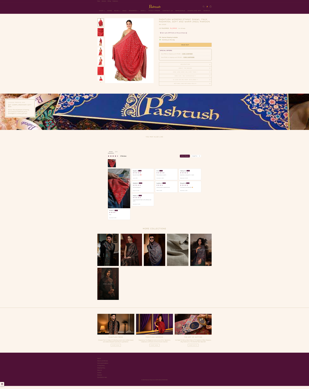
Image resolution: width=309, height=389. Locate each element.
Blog (116, 10)
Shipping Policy (101, 367)
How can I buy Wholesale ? (185, 75)
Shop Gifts (193, 345)
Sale (125, 10)
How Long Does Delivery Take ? (185, 72)
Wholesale (180, 10)
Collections (115, 1)
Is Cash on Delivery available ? (185, 79)
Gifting (109, 1)
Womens (104, 1)
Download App (194, 10)
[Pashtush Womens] (154, 324)
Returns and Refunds (102, 360)
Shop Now (116, 345)
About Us (99, 370)
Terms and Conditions (102, 363)
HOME (109, 10)
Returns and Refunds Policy (185, 83)
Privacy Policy (101, 365)
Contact (99, 372)
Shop (101, 10)
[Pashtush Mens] (115, 324)
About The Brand (185, 68)
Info (143, 10)
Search (207, 10)
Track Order (154, 10)
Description (185, 64)
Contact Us (168, 10)
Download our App (102, 377)
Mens (98, 1)
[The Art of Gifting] (193, 324)
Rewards (133, 10)
